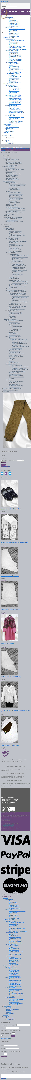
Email (2, 1045)
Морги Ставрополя (11, 125)
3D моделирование (14, 119)
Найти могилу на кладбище (16, 117)
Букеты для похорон (14, 189)
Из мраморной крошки (15, 98)
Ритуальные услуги (8, 37)
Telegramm (6, 819)
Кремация (12, 75)
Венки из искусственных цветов (17, 184)
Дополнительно (10, 115)
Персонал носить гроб (15, 56)
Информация (7, 124)
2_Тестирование (7, 226)
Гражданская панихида (15, 60)
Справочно (9, 27)
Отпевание (9, 172)
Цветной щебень (13, 92)
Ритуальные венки (14, 63)
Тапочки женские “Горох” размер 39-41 (11, 508)
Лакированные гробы (15, 197)
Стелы (11, 359)
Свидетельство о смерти (15, 312)
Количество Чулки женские (9, 460)
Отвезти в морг (13, 44)
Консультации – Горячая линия (17, 29)
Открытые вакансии (14, 26)
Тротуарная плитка (14, 91)
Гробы (11, 65)
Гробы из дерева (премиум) (16, 198)
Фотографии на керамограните (20, 369)
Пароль (3, 1027)
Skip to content (4, 1)
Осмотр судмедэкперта (12, 159)
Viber (2, 819)
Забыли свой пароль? (6, 1038)
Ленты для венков (14, 188)
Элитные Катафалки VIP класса (17, 306)
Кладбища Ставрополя (12, 127)
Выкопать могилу (13, 52)
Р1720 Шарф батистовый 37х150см (10, 609)
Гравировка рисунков (15, 109)
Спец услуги (12, 317)
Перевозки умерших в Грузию (20, 297)
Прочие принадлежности (15, 69)
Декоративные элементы (16, 111)
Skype (10, 819)
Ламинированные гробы (15, 195)
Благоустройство (11, 85)
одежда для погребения (22, 148)
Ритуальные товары (11, 62)
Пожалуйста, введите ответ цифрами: (11, 1030)
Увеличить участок (14, 79)
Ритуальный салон (14, 23)
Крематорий (9, 128)
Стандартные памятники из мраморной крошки (19, 341)
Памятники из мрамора (15, 99)
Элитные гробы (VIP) (14, 199)
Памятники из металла (15, 96)
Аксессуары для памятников (16, 353)
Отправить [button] (3, 1078)
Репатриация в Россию (15, 307)
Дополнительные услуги (12, 73)
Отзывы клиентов (14, 21)
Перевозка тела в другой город (14, 221)
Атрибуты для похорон (12, 211)
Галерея (11, 114)
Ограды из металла (17, 326)
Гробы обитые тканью (15, 192)
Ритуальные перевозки (15, 57)
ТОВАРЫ (13, 148)
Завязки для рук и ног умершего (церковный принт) (14, 542)
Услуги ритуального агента (13, 173)
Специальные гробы (14, 202)
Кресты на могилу (14, 66)
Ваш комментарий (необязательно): (13, 1072)
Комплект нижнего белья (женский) (10, 745)
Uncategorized (7, 391)
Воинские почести (14, 78)
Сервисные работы (14, 122)
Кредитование (13, 30)
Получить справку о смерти (16, 40)
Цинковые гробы (16, 275)
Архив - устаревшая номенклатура (12, 388)
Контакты (5, 132)
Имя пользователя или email (8, 1025)
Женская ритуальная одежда (17, 210)
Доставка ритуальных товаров (17, 309)
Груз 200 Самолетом (14, 303)
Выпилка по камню (14, 108)
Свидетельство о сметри (15, 47)
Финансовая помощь (14, 82)
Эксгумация (12, 81)
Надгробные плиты (14, 362)
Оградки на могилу (14, 89)
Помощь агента (13, 43)
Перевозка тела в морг (12, 160)
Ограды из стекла (16, 329)
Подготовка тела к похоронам (17, 46)
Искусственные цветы (15, 186)
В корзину (3, 462)
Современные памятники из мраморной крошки (19, 344)
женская (3, 150)
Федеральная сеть (14, 36)
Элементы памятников (15, 104)
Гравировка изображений (19, 368)
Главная (5, 16)
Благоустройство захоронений (14, 320)
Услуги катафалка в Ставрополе (14, 218)
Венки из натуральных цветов (17, 185)
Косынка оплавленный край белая (10, 576)
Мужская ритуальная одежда (17, 208)
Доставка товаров (14, 33)
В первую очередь (11, 39)
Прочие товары (10, 214)
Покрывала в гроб (14, 68)
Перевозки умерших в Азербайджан (18, 299)
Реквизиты (12, 19)
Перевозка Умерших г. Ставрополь (12, 217)
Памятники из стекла (14, 102)
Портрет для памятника (15, 106)
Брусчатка (12, 332)
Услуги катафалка (14, 70)
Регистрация (4, 1056)
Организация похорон (12, 50)
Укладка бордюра (13, 86)
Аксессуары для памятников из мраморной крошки (20, 347)
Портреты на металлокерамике (20, 366)
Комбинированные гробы (16, 194)
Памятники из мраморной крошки (18, 339)
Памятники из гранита (15, 101)
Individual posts (10, 131)
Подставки (12, 358)
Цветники (11, 361)
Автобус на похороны (15, 72)
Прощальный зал (13, 53)
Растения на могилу (14, 93)
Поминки (8, 130)
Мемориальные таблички (16, 121)
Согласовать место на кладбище (18, 49)
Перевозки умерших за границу (17, 294)
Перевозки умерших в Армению (20, 296)
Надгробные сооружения (10, 83)
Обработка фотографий (18, 371)
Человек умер (7, 158)
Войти (13, 1036)
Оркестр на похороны (15, 76)
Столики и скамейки (14, 88)
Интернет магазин (14, 24)
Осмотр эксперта (13, 42)
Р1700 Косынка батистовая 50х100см (10, 676)
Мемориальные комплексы (16, 112)
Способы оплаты (13, 32)
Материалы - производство (10, 390)
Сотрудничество (13, 34)
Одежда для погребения (12, 207)
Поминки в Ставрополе (15, 59)
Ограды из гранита (17, 327)
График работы (13, 20)
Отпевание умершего (15, 55)
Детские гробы (13, 201)
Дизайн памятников (11, 105)
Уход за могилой (13, 118)
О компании (9, 17)
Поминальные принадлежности (14, 212)
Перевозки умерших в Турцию (20, 301)
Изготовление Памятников (13, 95)
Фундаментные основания (16, 356)
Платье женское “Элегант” (8, 643)
